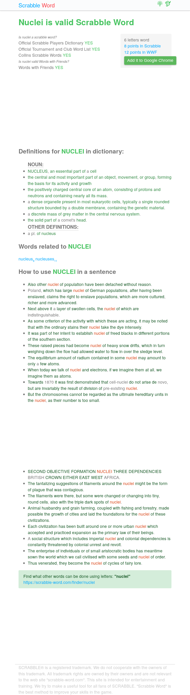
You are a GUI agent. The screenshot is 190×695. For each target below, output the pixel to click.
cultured (156, 296)
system (132, 214)
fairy (129, 563)
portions (162, 333)
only (31, 363)
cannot (76, 394)
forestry (149, 508)
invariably (51, 388)
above (43, 308)
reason (144, 284)
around (108, 483)
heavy (112, 345)
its (54, 183)
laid (91, 514)
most (61, 177)
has (58, 290)
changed (112, 495)
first (70, 382)
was (35, 333)
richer (33, 302)
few (43, 363)
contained (100, 357)
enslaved (36, 296)
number (70, 400)
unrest (95, 544)
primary (112, 532)
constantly (37, 544)
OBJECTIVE (58, 471)
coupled (104, 508)
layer (61, 308)
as (56, 376)
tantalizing (45, 483)
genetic (141, 207)
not (138, 382)
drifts (134, 345)
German (97, 290)
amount (64, 357)
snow (124, 345)
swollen (79, 308)
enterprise (45, 551)
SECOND (37, 471)
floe (66, 351)
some (39, 321)
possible (35, 514)
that (31, 327)
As (30, 321)
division (91, 388)
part (77, 171)
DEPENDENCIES (145, 471)
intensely (133, 327)
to (77, 296)
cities (74, 514)
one (103, 526)
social (37, 538)
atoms (53, 363)
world (51, 557)
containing (62, 195)
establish (84, 333)
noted (162, 321)
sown (33, 557)
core (87, 189)
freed (115, 333)
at (147, 370)
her (56, 333)
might (140, 483)
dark (89, 502)
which (48, 290)
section (63, 339)
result (73, 388)
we (54, 370)
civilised (89, 557)
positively (43, 189)
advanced (67, 302)
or (141, 177)
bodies (129, 551)
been (99, 284)
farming (88, 508)
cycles (113, 563)
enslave (88, 296)
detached (114, 284)
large (67, 290)
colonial (132, 538)
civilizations (38, 520)
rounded (161, 201)
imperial (96, 538)
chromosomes (55, 394)
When (33, 370)
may (146, 321)
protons (145, 189)
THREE (120, 471)
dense (37, 201)
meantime (153, 551)
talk (61, 370)
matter (78, 214)
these (112, 321)
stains (73, 327)
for (48, 183)
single (147, 201)
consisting (123, 189)
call (78, 557)
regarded (97, 394)
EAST (84, 477)
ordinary (58, 327)
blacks (127, 333)
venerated (47, 563)
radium (83, 357)
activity (63, 183)
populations (116, 290)
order (160, 557)
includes (80, 538)
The (31, 357)
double (78, 207)
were (58, 495)
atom (107, 189)
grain (75, 508)
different (146, 333)
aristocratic (111, 551)
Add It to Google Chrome (150, 60)
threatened (58, 544)
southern (47, 339)
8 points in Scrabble (142, 46)
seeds (123, 557)
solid (39, 220)
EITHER (70, 477)
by (65, 207)
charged (60, 189)
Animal (34, 508)
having (145, 290)
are (135, 296)
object (110, 177)
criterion (52, 321)
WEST (97, 477)
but (31, 388)
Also (32, 284)
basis (39, 183)
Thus (32, 563)
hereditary (144, 394)
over (128, 351)
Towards (35, 382)
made (164, 508)
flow (114, 351)
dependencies (153, 538)
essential (64, 171)
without (130, 284)
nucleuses (46, 259)
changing (135, 495)
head (81, 220)
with (90, 321)
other (42, 284)
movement (127, 177)
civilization (47, 526)
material (156, 207)
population (74, 284)
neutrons (36, 195)
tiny (155, 495)
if (110, 370)
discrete (38, 214)
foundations (113, 514)
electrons (98, 370)
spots (99, 502)
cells (116, 201)
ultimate (126, 394)
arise (146, 382)
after (134, 290)
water (100, 351)
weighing (36, 351)
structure (36, 207)
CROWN (53, 477)
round (33, 502)
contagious (73, 489)
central (41, 177)
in (78, 201)
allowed (86, 351)
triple (79, 502)
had (69, 345)
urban (129, 526)
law (123, 532)
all (88, 195)
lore (137, 563)
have (89, 284)
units (159, 394)
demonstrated (87, 382)
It (29, 333)
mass (102, 195)
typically (130, 201)
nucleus (48, 233)
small (94, 400)
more (143, 296)
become (81, 345)
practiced (62, 532)
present (69, 201)
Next (32, 308)
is (79, 400)
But (31, 394)
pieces (59, 345)
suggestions (67, 483)
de (154, 382)
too (85, 400)
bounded (53, 207)
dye (120, 327)
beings (147, 532)
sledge (146, 351)
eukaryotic (101, 201)
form (163, 483)
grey (67, 214)
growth (85, 183)
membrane (95, 207)
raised (46, 345)
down (50, 351)
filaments (92, 483)
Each (32, 526)
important (75, 177)
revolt (116, 544)
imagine (126, 370)
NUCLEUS (38, 171)
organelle (52, 201)
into (148, 495)
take (105, 327)
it (51, 308)
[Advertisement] (95, 109)
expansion (81, 532)
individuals (70, 551)
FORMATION (83, 471)
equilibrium (46, 357)
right (71, 296)
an (52, 171)
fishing (127, 508)
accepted (36, 532)
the (31, 177)
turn (161, 345)
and (51, 177)
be (153, 321)
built (81, 526)
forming (164, 177)
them (139, 370)
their (84, 327)
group (150, 177)
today (45, 370)
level (157, 351)
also (54, 502)
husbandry (51, 508)
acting (131, 321)
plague (38, 489)
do (131, 382)
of (84, 171)
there (69, 495)
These (33, 345)
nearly (79, 195)
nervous (117, 214)
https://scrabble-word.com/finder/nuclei (59, 582)
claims (53, 296)
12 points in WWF (140, 52)
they (63, 563)
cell (93, 171)
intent (65, 333)
